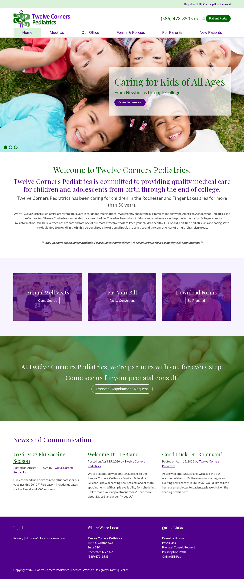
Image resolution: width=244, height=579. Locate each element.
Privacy (18, 538)
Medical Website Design (87, 570)
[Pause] (238, 147)
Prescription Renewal (217, 4)
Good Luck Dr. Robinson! (192, 454)
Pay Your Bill (192, 4)
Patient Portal (218, 18)
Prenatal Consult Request (178, 547)
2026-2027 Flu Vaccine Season (39, 457)
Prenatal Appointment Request (122, 389)
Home (27, 32)
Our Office (90, 32)
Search (124, 570)
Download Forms (173, 538)
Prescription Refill (174, 552)
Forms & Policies (130, 32)
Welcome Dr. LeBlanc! (114, 454)
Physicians (169, 542)
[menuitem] (27, 32)
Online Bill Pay (171, 556)
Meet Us (57, 32)
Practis (113, 570)
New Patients (211, 32)
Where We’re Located (143, 102)
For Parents (172, 32)
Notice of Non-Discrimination (45, 538)
